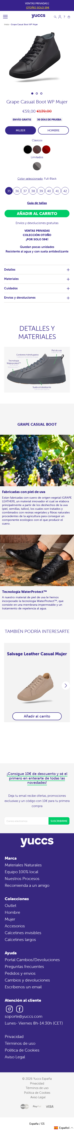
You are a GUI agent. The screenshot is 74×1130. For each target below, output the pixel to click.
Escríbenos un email (23, 986)
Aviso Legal (15, 1056)
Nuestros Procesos (22, 878)
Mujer (10, 919)
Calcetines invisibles (23, 932)
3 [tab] (41, 93)
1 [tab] (32, 93)
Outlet (10, 905)
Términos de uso (20, 1043)
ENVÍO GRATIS (22, 119)
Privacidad (14, 1036)
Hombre (12, 912)
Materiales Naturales (23, 864)
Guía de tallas (37, 203)
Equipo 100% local (21, 871)
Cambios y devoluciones (27, 980)
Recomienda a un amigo (27, 885)
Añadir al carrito (37, 716)
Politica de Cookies (22, 1050)
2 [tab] (37, 93)
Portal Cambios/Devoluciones (32, 959)
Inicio (6, 24)
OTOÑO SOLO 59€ (37, 7)
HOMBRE (53, 130)
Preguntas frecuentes (24, 966)
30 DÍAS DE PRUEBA (49, 119)
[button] (64, 1128)
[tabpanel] (37, 58)
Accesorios (15, 925)
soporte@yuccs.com (23, 1016)
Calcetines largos (20, 939)
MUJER (20, 130)
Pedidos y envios (20, 973)
